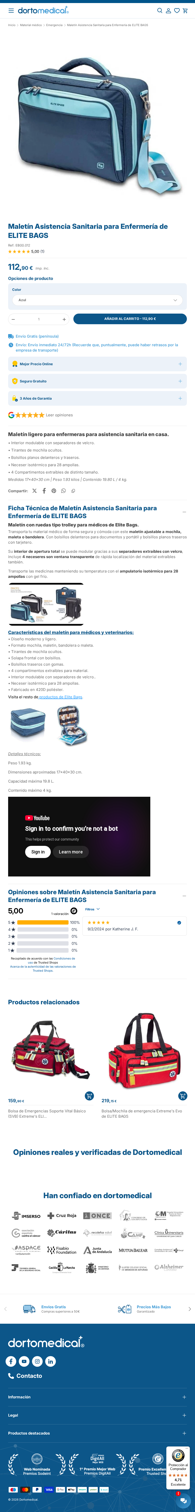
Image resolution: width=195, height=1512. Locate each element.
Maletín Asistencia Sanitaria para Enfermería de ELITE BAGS (107, 25)
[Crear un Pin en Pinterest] (54, 491)
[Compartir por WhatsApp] (63, 491)
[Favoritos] (177, 11)
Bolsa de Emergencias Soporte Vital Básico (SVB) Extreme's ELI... (47, 1114)
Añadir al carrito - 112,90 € (130, 319)
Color (16, 290)
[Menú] (187, 1449)
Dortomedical (28, 1499)
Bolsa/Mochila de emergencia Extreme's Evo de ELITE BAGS (142, 1114)
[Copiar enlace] (73, 491)
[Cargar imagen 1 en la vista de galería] (97, 124)
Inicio (11, 25)
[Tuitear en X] (34, 491)
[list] (97, 126)
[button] (185, 11)
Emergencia (54, 25)
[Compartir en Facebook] (44, 491)
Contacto (29, 1375)
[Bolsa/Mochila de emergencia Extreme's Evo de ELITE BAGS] (144, 1051)
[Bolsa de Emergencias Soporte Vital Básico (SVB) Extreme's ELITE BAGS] (50, 1051)
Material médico (31, 25)
